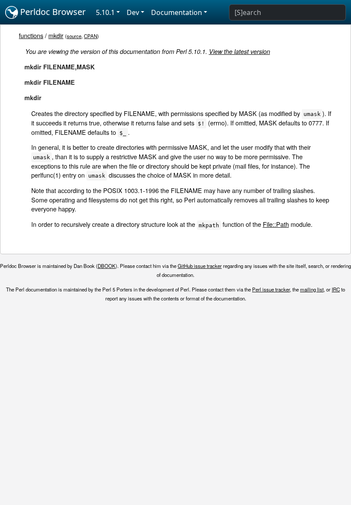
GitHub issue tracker (200, 265)
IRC (336, 289)
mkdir (55, 35)
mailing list (312, 289)
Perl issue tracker (271, 289)
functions (31, 35)
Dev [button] (133, 12)
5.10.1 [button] (105, 12)
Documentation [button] (176, 12)
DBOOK (107, 265)
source (74, 36)
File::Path (276, 224)
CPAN (90, 36)
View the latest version (239, 51)
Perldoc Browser (52, 12)
